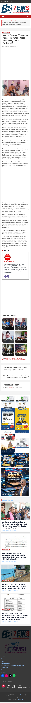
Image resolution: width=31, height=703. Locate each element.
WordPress (21, 699)
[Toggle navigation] (3, 16)
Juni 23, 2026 (5, 590)
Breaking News (6, 518)
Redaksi (3, 670)
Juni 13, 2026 (5, 621)
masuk (10, 387)
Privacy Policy (4, 667)
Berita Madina (6, 32)
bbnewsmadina (13, 46)
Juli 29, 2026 (5, 530)
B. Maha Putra (12, 561)
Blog (2, 659)
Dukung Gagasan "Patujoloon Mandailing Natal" (14, 359)
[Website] (8, 276)
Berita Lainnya (7, 500)
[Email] (5, 276)
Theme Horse (22, 697)
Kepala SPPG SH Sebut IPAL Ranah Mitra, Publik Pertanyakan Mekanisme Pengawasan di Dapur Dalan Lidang (14, 586)
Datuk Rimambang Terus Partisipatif (14, 358)
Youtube (3, 672)
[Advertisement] (15, 63)
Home (2, 661)
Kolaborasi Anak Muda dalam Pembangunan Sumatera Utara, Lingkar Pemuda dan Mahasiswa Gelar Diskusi (15, 369)
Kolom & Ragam (5, 663)
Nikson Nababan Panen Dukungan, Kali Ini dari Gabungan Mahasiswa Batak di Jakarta (15, 376)
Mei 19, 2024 (5, 46)
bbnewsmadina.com (19, 695)
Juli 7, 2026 (5, 561)
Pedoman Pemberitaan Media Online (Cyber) (12, 665)
